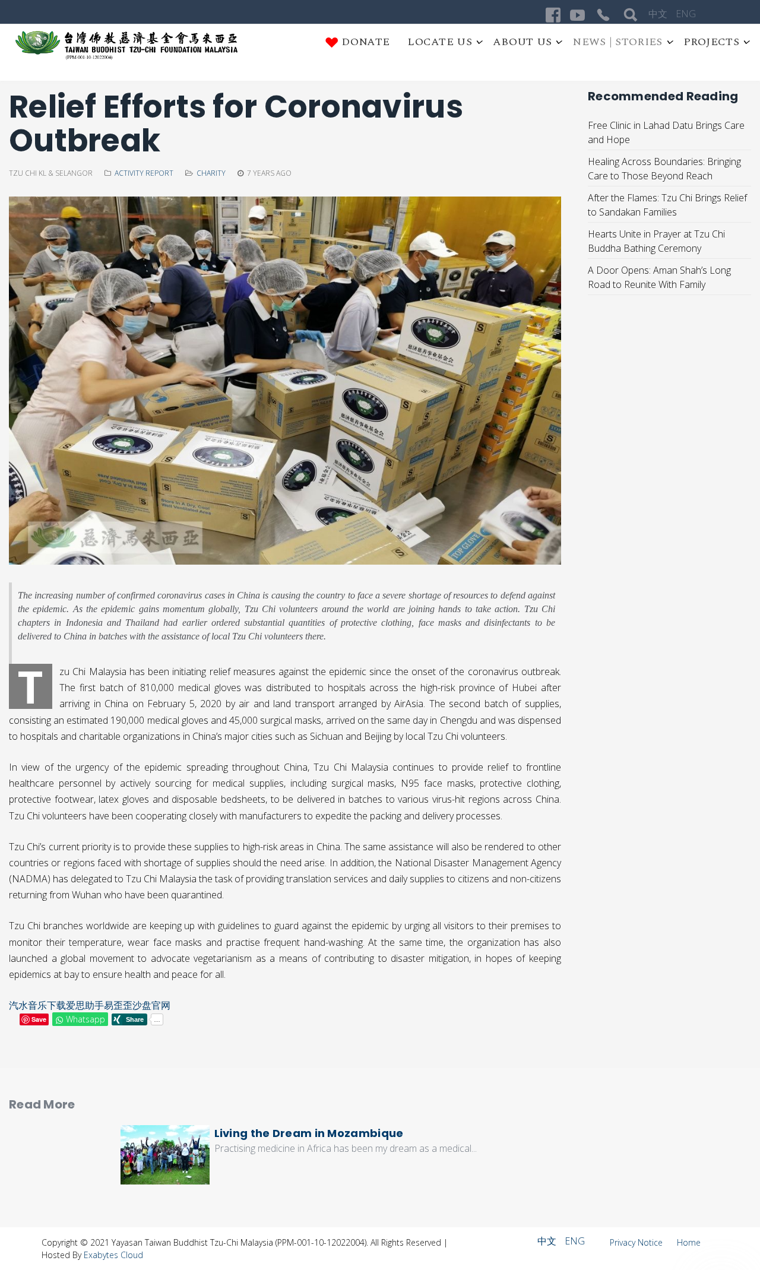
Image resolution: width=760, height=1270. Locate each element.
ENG (686, 13)
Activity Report (144, 173)
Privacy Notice (637, 1242)
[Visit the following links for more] (553, 15)
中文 (659, 13)
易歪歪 (118, 1005)
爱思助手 (85, 1005)
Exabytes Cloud (113, 1255)
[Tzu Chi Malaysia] (127, 45)
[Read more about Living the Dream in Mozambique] (165, 1155)
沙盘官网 (151, 1005)
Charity (211, 173)
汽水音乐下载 (37, 1005)
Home (689, 1242)
